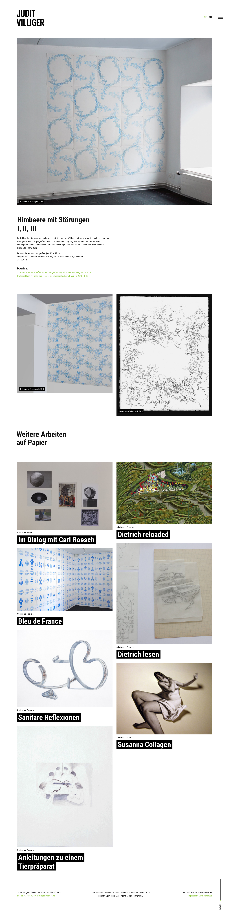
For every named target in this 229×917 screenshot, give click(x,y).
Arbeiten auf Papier (129, 892)
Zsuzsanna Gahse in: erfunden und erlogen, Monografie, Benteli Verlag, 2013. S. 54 (54, 272)
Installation (145, 892)
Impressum (138, 896)
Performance (104, 896)
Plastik (116, 892)
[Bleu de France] (65, 579)
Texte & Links (126, 896)
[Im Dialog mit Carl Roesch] (65, 496)
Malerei (108, 892)
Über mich (115, 896)
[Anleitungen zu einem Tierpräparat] (65, 786)
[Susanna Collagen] (164, 698)
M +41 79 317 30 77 (26, 895)
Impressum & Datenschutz (200, 895)
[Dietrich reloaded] (164, 493)
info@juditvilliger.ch (46, 895)
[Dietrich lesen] (164, 593)
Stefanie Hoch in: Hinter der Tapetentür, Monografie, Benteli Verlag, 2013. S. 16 (52, 276)
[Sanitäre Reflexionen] (65, 668)
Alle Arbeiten (97, 892)
